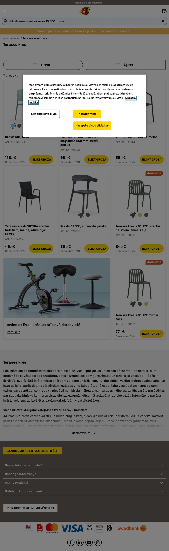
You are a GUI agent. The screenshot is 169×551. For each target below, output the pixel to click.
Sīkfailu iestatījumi (44, 114)
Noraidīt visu (87, 114)
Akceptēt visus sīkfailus (92, 126)
